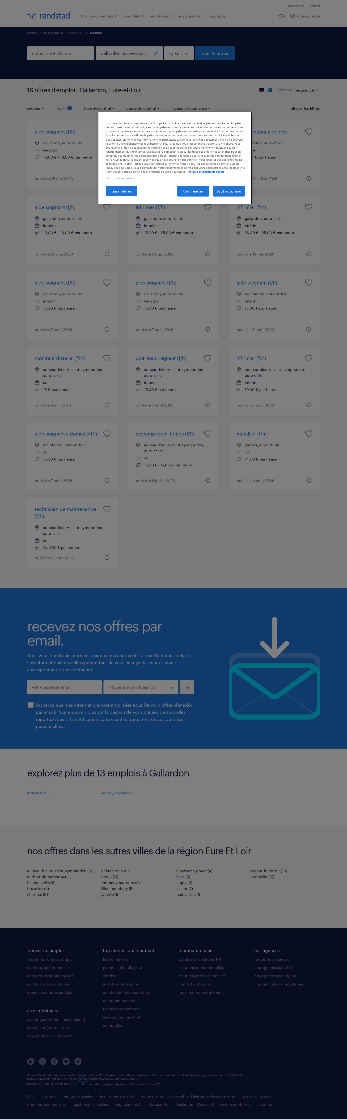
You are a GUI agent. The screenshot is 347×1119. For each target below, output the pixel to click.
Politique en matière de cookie (205, 171)
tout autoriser (229, 191)
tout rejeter (193, 191)
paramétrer (121, 191)
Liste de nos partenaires (120, 178)
